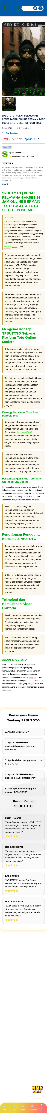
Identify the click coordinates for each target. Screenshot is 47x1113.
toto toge (32, 677)
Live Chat (41, 1109)
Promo (4, 1109)
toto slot (7, 247)
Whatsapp (33, 1109)
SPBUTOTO (9, 217)
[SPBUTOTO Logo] (11, 8)
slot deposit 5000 (24, 432)
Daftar (22, 1109)
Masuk (5, 184)
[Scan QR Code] (40, 8)
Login (14, 1109)
